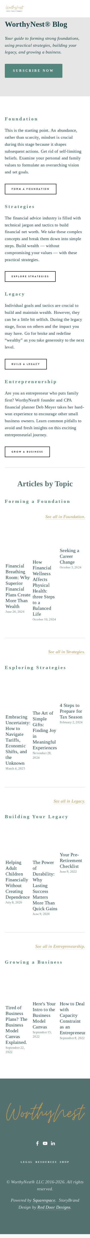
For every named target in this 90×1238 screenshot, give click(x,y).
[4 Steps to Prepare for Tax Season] (72, 693)
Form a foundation (31, 189)
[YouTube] (45, 1143)
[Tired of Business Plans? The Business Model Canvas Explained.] (18, 991)
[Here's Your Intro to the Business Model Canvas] (45, 989)
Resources (46, 1162)
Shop (65, 1162)
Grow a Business (27, 452)
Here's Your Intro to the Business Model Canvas (44, 1015)
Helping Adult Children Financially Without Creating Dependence (18, 880)
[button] (77, 530)
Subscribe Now (33, 70)
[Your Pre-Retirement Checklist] (72, 842)
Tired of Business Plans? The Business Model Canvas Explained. (16, 1025)
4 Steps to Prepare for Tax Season (71, 711)
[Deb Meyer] (37, 1143)
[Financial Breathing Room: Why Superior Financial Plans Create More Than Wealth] (18, 547)
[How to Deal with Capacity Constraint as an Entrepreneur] (72, 989)
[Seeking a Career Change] (72, 540)
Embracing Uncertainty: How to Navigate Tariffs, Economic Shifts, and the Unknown (18, 740)
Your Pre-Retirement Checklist (71, 860)
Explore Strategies (30, 276)
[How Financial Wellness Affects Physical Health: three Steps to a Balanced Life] (45, 545)
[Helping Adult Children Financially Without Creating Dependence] (18, 846)
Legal (27, 1162)
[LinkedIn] (52, 1143)
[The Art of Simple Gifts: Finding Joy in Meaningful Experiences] (45, 696)
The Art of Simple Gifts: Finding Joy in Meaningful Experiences (45, 730)
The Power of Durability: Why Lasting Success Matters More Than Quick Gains (45, 885)
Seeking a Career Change (69, 556)
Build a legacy (26, 364)
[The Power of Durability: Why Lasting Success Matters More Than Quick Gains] (45, 846)
